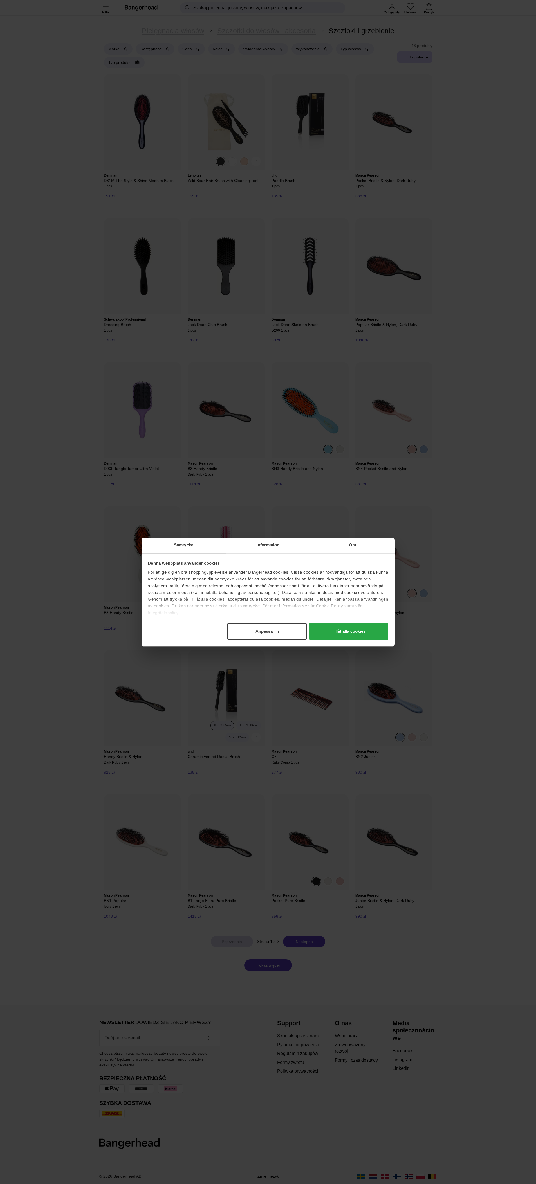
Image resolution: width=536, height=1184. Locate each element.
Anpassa (264, 631)
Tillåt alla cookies (348, 631)
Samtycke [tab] (183, 545)
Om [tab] (352, 545)
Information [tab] (267, 545)
